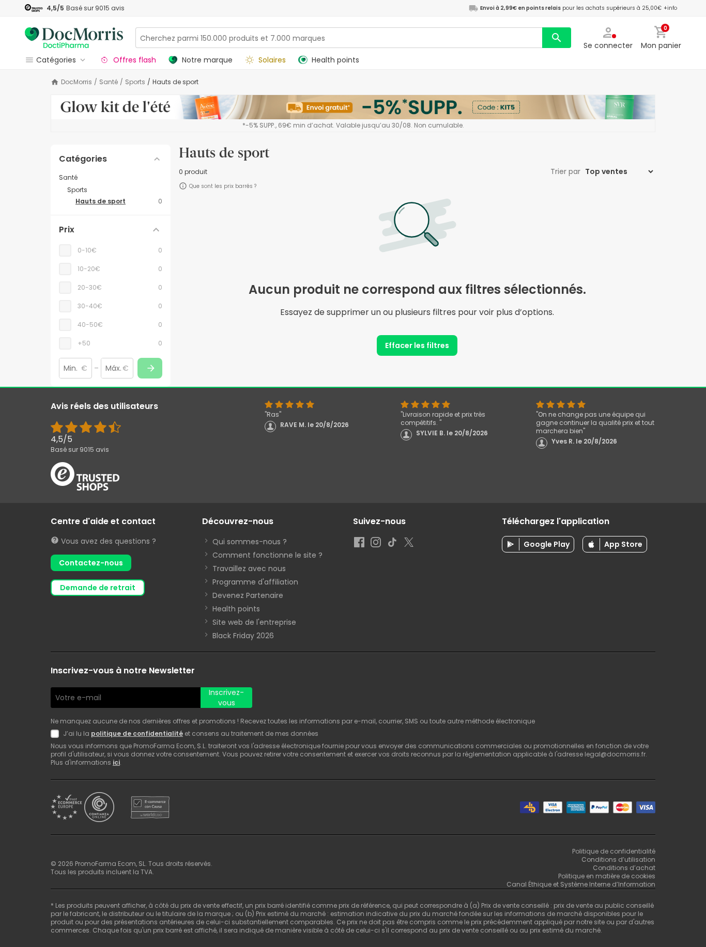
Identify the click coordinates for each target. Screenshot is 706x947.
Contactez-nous (91, 563)
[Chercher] (556, 37)
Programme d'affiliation (255, 582)
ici (116, 762)
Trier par (566, 171)
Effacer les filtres (417, 345)
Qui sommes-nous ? (249, 541)
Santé (108, 82)
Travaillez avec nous (249, 568)
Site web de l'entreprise (254, 622)
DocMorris (76, 82)
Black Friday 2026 (243, 635)
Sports (135, 82)
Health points (236, 609)
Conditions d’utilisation (618, 859)
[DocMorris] (74, 37)
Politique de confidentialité (613, 851)
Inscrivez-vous (226, 697)
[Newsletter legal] (57, 734)
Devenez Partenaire (247, 595)
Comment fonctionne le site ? (267, 555)
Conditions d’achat (624, 867)
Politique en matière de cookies (606, 876)
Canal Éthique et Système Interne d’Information (581, 884)
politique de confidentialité (137, 733)
